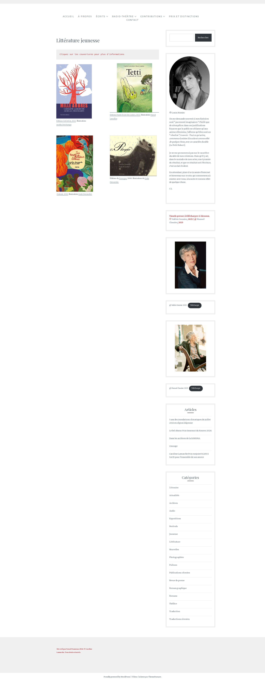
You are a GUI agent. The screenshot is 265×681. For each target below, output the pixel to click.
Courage (173, 446)
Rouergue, (123, 178)
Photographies (176, 557)
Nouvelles (174, 549)
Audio (172, 511)
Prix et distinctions (184, 16)
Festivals (173, 526)
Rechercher (203, 37)
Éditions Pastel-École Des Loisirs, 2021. (125, 115)
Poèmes (173, 565)
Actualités (174, 495)
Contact (132, 20)
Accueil (68, 16)
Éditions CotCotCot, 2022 (66, 121)
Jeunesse (173, 534)
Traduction (174, 611)
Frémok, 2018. (62, 194)
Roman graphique (178, 588)
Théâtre (173, 603)
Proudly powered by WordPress (117, 677)
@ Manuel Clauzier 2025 (178, 388)
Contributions (151, 16)
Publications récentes (179, 572)
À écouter (174, 487)
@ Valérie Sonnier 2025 (178, 305)
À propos (85, 16)
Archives (173, 503)
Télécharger (194, 305)
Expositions (175, 518)
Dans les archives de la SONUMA (184, 438)
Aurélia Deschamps (63, 125)
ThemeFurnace (154, 677)
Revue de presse (177, 580)
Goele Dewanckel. (85, 194)
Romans (173, 596)
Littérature (174, 542)
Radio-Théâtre (123, 16)
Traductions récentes (179, 619)
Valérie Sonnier (179, 219)
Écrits (100, 16)
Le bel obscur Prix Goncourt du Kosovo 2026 (190, 430)
